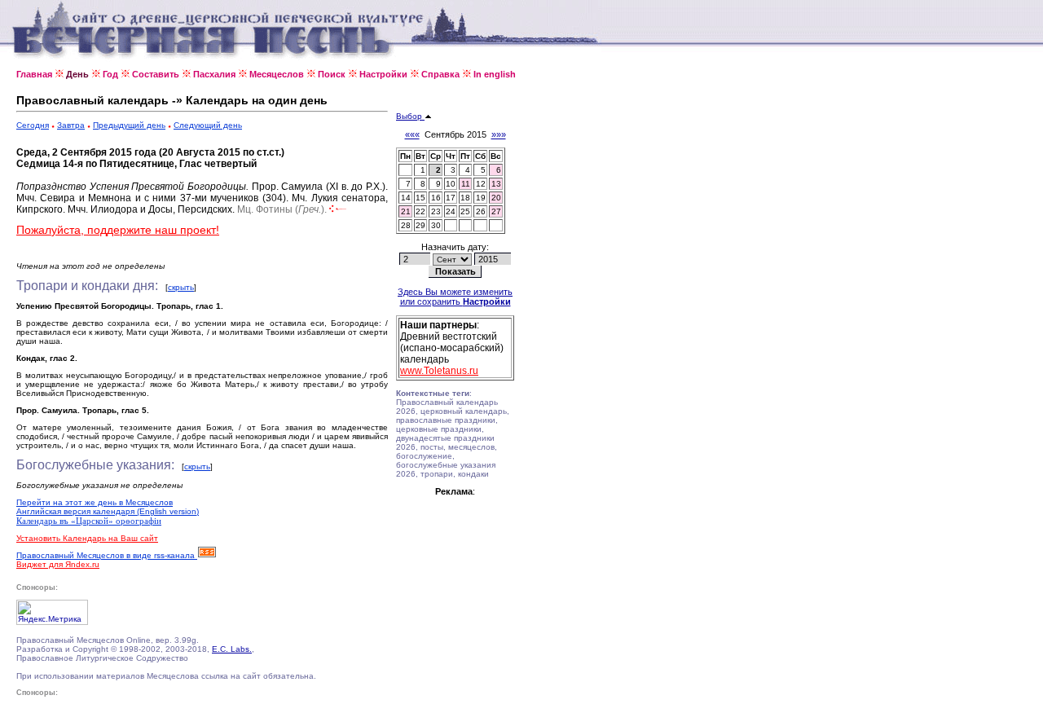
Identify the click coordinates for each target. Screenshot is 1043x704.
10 (450, 183)
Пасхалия (214, 74)
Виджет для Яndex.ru (57, 564)
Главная (34, 74)
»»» (498, 134)
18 (465, 197)
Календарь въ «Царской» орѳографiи (88, 521)
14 (406, 197)
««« (412, 134)
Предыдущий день (129, 125)
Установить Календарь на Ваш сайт (87, 538)
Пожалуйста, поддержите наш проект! (117, 229)
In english (494, 74)
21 (406, 211)
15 (420, 197)
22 (420, 211)
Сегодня (32, 125)
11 (465, 183)
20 (496, 197)
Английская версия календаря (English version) (107, 511)
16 (436, 197)
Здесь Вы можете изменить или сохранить (455, 296)
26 (481, 211)
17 (450, 197)
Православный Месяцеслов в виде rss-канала (106, 555)
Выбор (410, 116)
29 (420, 225)
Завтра (71, 125)
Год (110, 74)
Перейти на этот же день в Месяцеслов (94, 502)
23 (436, 211)
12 (481, 183)
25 (465, 211)
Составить (155, 74)
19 (481, 197)
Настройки (383, 74)
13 (496, 183)
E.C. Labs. (232, 649)
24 (450, 211)
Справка (440, 74)
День (77, 74)
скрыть (181, 287)
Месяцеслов (276, 74)
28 (406, 225)
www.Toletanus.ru (439, 370)
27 (496, 211)
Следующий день (208, 125)
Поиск (331, 74)
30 (436, 225)
